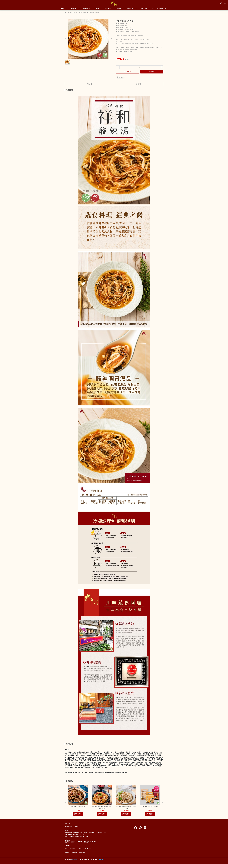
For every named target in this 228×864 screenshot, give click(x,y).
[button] (111, 39)
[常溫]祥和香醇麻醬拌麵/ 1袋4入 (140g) (126, 807)
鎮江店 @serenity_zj (71, 848)
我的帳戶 (67, 853)
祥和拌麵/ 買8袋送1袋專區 (150, 806)
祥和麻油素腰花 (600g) (78, 806)
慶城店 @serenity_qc (85, 848)
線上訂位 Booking (162, 9)
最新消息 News (109, 9)
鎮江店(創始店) (69, 826)
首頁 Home (64, 9)
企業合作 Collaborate (147, 9)
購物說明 (74, 853)
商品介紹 (89, 84)
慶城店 (77, 826)
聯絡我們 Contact (132, 9)
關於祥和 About (75, 9)
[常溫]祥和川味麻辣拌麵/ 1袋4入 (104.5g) (102, 807)
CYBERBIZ (100, 859)
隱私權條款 (82, 853)
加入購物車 (127, 72)
